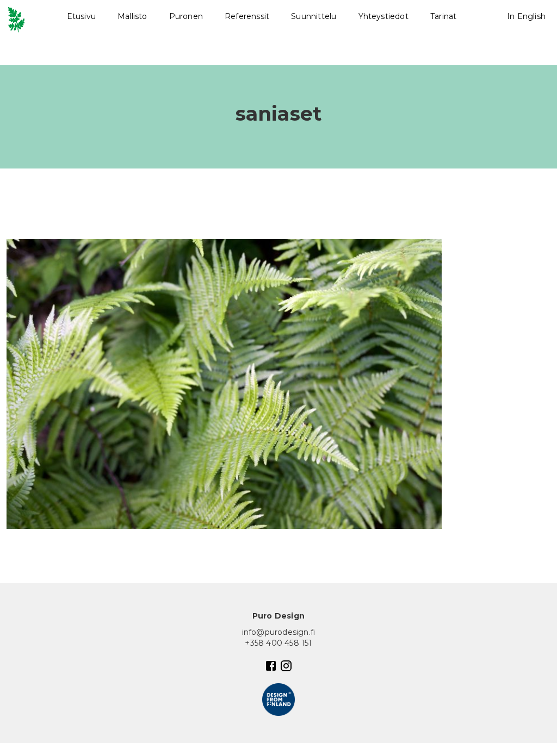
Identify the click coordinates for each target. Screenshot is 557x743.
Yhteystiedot (383, 16)
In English (526, 16)
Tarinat (443, 16)
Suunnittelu (313, 16)
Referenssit (247, 16)
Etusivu (81, 16)
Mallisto (132, 16)
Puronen (186, 16)
